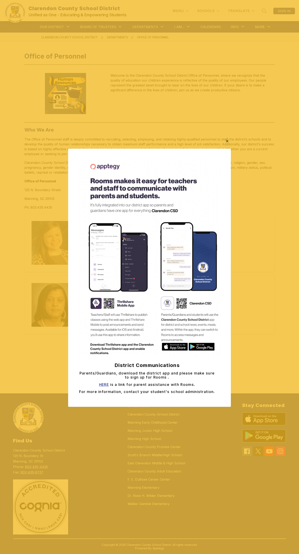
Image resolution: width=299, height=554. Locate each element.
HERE (104, 384)
